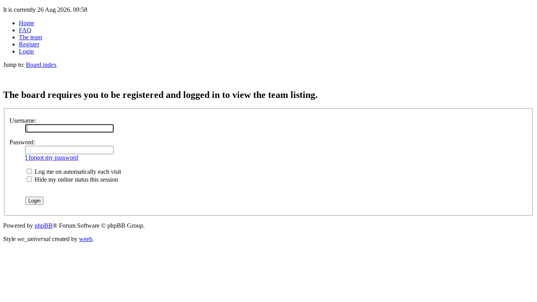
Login (26, 51)
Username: (22, 120)
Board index (41, 64)
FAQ (25, 30)
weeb (85, 239)
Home (26, 23)
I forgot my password (51, 157)
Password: (22, 142)
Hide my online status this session (75, 179)
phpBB (44, 225)
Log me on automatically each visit (77, 171)
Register (29, 44)
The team (30, 37)
